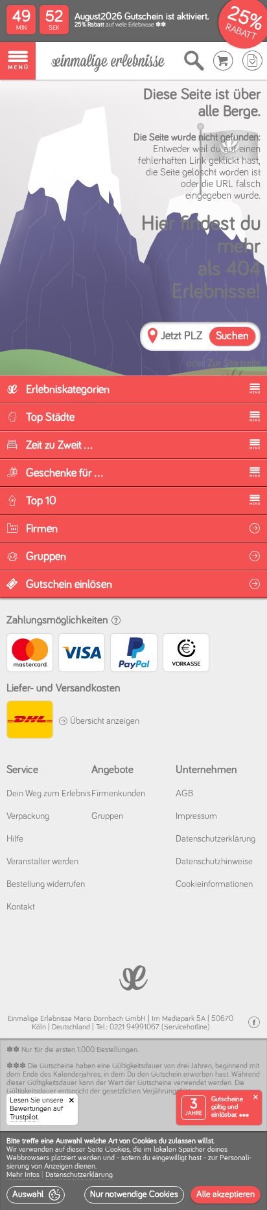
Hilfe (14, 839)
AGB (184, 793)
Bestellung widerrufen (45, 884)
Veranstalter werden (42, 861)
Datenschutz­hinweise (214, 861)
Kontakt (20, 907)
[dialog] (133, 1170)
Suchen (232, 336)
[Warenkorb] (223, 61)
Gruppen (107, 816)
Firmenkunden (118, 793)
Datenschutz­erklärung (215, 839)
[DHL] (29, 721)
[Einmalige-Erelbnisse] (133, 977)
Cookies (117, 1150)
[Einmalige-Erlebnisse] (108, 61)
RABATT (240, 32)
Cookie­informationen (214, 884)
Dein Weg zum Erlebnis (48, 793)
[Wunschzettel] (252, 61)
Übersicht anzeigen (103, 721)
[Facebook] (254, 1022)
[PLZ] (152, 338)
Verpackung (27, 816)
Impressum (196, 816)
